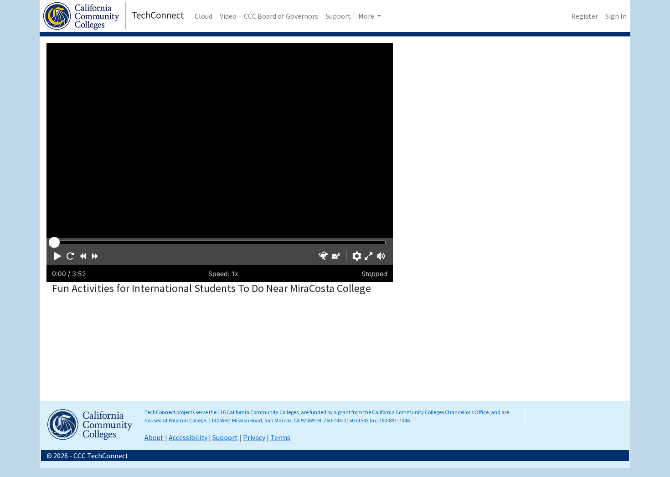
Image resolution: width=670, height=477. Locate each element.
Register (584, 16)
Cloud (203, 16)
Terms (280, 437)
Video (228, 16)
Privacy (254, 437)
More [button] (367, 16)
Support (338, 16)
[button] (57, 256)
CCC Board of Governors (281, 16)
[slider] (54, 242)
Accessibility (188, 437)
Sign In (616, 16)
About (154, 437)
